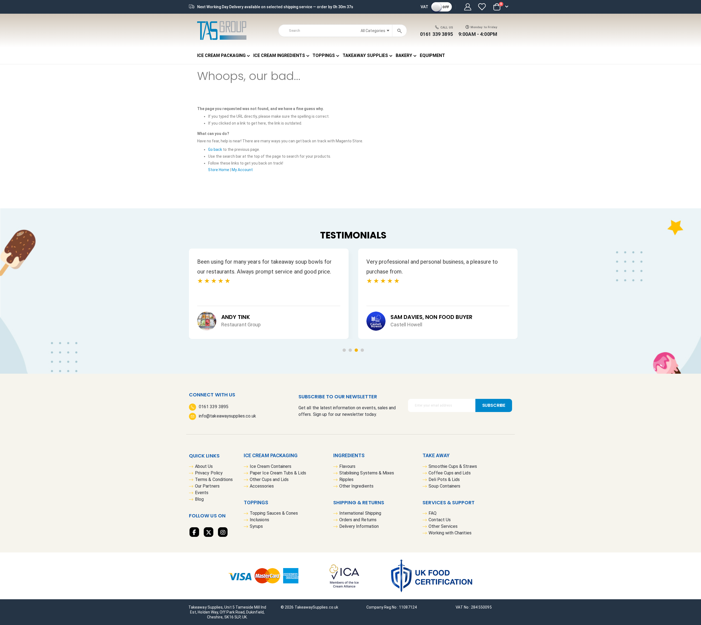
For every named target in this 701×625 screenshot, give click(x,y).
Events (201, 492)
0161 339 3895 (436, 34)
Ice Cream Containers (270, 466)
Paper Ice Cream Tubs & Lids (278, 473)
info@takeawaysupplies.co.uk (227, 416)
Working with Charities (450, 532)
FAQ (432, 513)
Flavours (347, 466)
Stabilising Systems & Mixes (366, 473)
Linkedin (223, 532)
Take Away (436, 455)
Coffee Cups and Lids (449, 473)
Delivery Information (359, 526)
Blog (199, 499)
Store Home (218, 170)
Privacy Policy (209, 473)
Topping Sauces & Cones (274, 513)
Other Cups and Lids (269, 479)
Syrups (256, 526)
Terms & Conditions (214, 479)
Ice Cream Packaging (271, 455)
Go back (215, 149)
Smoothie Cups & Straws (453, 466)
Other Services (443, 526)
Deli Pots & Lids (444, 479)
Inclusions (259, 519)
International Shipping (360, 513)
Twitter (208, 532)
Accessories (262, 486)
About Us (204, 466)
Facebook (194, 532)
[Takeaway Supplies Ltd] (221, 30)
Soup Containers (444, 486)
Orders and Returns (358, 519)
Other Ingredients (356, 486)
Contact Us (440, 519)
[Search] (399, 30)
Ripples (346, 479)
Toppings (256, 502)
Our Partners (207, 486)
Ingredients (349, 455)
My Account (242, 170)
